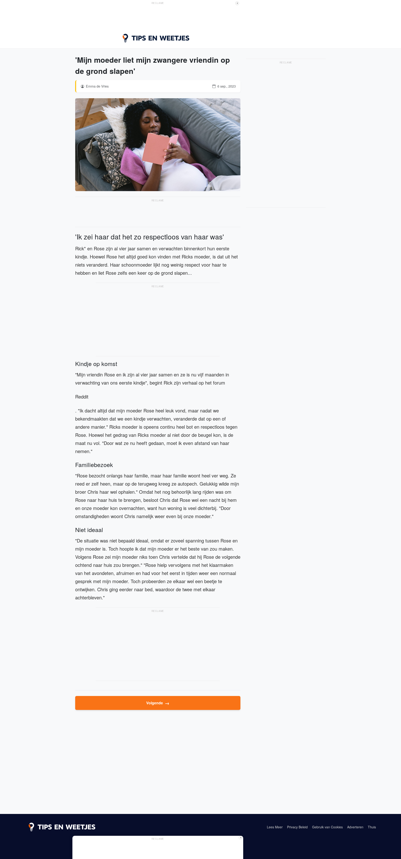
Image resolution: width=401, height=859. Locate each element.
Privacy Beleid (297, 827)
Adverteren (355, 827)
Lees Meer (275, 827)
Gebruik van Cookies (327, 827)
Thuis (372, 827)
